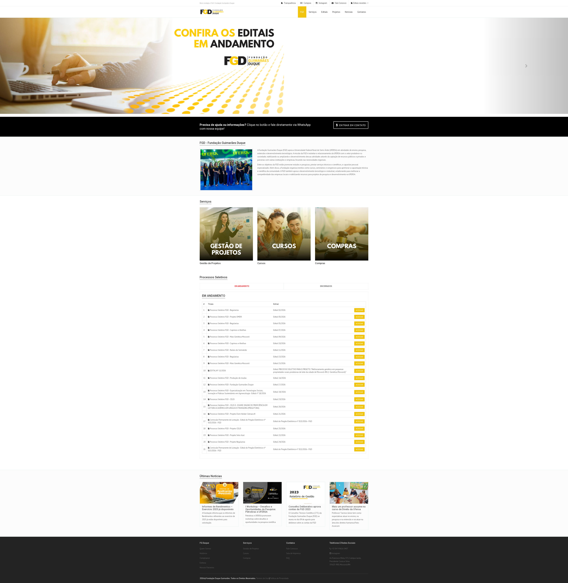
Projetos (336, 11)
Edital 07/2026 (279, 330)
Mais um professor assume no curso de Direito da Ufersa (349, 508)
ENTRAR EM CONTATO (352, 125)
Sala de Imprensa (293, 553)
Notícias (349, 11)
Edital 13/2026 (279, 356)
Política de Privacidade (279, 578)
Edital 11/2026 (279, 350)
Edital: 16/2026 (279, 378)
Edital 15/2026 (279, 363)
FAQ (288, 558)
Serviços (313, 11)
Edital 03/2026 (279, 317)
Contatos (361, 11)
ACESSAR (359, 310)
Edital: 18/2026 (279, 392)
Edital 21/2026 (279, 414)
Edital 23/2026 (279, 428)
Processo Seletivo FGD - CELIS (222, 399)
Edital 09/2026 (279, 336)
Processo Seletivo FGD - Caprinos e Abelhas (227, 330)
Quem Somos (205, 548)
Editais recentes (359, 3)
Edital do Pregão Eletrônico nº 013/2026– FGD (292, 421)
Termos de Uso (262, 578)
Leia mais (222, 482)
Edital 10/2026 (279, 343)
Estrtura (203, 563)
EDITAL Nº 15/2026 (217, 370)
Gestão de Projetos (251, 548)
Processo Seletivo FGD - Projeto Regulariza (227, 442)
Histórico (203, 553)
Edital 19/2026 (279, 399)
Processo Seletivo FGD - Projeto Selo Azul (227, 435)
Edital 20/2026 (279, 406)
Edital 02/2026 (279, 310)
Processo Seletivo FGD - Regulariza (224, 310)
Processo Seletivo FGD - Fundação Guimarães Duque (231, 384)
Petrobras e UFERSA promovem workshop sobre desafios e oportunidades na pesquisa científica (260, 518)
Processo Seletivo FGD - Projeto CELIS (225, 428)
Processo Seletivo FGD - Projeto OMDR (225, 317)
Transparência (289, 3)
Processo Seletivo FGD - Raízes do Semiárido (228, 350)
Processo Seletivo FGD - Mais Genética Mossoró (229, 336)
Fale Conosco (340, 3)
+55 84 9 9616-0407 (339, 548)
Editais (324, 11)
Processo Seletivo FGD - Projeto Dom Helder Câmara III (232, 414)
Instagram (322, 3)
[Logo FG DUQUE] (211, 12)
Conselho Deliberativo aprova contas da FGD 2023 (305, 508)
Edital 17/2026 (279, 384)
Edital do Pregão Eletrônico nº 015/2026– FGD (292, 449)
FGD (302, 11)
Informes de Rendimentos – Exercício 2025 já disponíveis (218, 508)
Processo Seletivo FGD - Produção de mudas (228, 378)
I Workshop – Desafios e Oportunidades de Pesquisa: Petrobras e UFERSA (260, 509)
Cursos (246, 553)
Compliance (205, 558)
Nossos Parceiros (207, 567)
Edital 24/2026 (279, 442)
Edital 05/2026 (279, 323)
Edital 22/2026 (279, 435)
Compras (307, 3)
